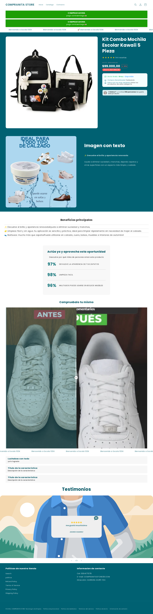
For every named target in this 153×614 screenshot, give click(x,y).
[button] (135, 4)
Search (9, 573)
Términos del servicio (86, 609)
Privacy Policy (11, 589)
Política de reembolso (69, 609)
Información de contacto (118, 609)
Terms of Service (13, 585)
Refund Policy (11, 581)
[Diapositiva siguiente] (81, 560)
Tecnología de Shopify (33, 609)
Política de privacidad (51, 609)
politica (9, 577)
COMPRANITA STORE (18, 609)
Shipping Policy (12, 593)
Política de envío (102, 609)
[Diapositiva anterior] (71, 560)
